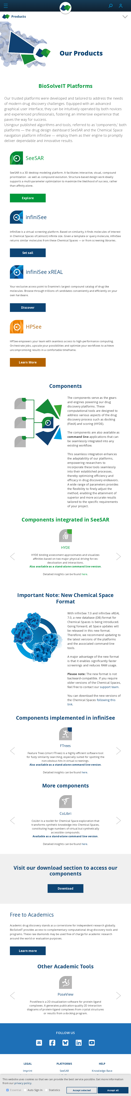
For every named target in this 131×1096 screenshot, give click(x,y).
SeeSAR (64, 1071)
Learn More (28, 362)
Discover (28, 307)
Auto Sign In (35, 1090)
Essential (15, 1090)
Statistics (54, 1090)
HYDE (65, 547)
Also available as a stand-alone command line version (65, 566)
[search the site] (110, 6)
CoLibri (65, 813)
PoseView (65, 994)
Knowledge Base (102, 1071)
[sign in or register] (121, 6)
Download (65, 888)
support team (109, 687)
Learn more (28, 951)
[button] (12, 556)
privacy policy (22, 1083)
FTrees (65, 745)
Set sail (27, 253)
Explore (28, 198)
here (84, 574)
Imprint (27, 1071)
